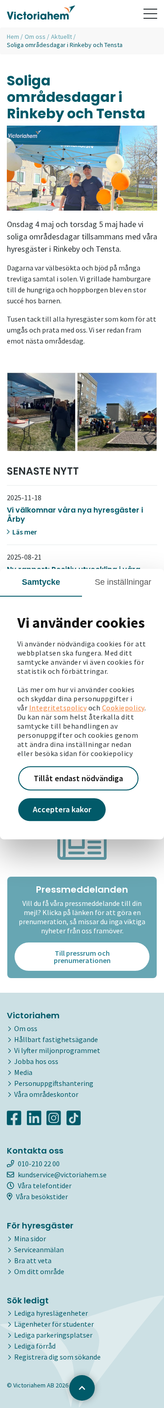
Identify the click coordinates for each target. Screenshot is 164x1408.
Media (23, 1072)
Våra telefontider (45, 1185)
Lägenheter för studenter (54, 1324)
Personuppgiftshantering (53, 1083)
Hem (13, 36)
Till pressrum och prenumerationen (82, 956)
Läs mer (24, 531)
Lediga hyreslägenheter (51, 1313)
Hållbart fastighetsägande (56, 1039)
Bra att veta (32, 1260)
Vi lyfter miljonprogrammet (57, 1050)
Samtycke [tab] (41, 582)
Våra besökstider (42, 1196)
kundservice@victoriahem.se (62, 1174)
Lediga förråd (35, 1345)
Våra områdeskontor (46, 1094)
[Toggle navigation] (150, 14)
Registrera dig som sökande (57, 1356)
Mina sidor (30, 1238)
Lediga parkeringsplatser (53, 1334)
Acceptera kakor (62, 809)
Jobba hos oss (36, 1061)
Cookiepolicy (123, 707)
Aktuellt (61, 36)
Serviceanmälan (39, 1249)
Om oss (35, 36)
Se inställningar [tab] (123, 582)
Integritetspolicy (58, 707)
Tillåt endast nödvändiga (78, 778)
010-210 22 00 (39, 1163)
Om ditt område (39, 1271)
